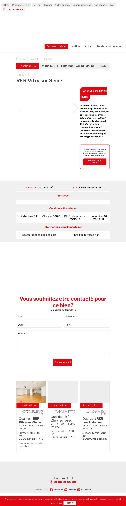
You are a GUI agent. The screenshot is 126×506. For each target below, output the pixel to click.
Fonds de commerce (109, 46)
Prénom (70, 316)
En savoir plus (56, 503)
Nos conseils (100, 5)
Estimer (37, 5)
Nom (20, 316)
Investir (48, 5)
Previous (20, 108)
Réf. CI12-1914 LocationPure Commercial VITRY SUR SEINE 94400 (32, 412)
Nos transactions (81, 5)
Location (75, 46)
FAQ (112, 5)
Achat (88, 46)
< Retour (22, 59)
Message (22, 333)
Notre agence (62, 5)
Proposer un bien (21, 5)
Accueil (34, 59)
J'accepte (70, 503)
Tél (67, 324)
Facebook (58, 489)
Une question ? (64, 480)
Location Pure (28, 65)
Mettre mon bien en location (95, 162)
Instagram (86, 489)
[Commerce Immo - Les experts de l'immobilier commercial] (63, 466)
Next (75, 108)
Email (20, 324)
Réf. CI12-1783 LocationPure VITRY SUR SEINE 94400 (65, 411)
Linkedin (72, 489)
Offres (5, 5)
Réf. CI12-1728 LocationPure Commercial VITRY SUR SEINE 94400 (96, 412)
